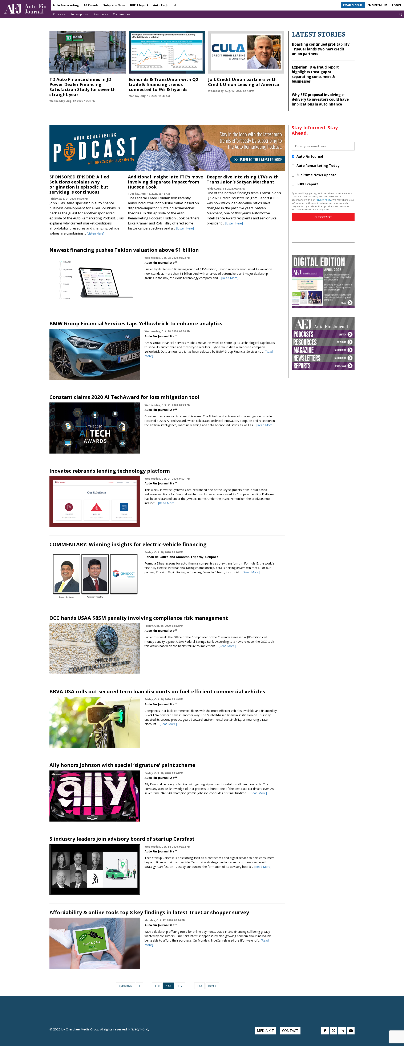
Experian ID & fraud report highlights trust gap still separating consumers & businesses (315, 74)
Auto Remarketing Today (317, 165)
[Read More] (229, 278)
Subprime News (114, 5)
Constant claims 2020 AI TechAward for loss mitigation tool (124, 397)
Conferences (121, 14)
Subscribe (323, 217)
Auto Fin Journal (164, 5)
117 (179, 986)
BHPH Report (139, 5)
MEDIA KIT (265, 1030)
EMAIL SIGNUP (353, 5)
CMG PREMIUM (377, 5)
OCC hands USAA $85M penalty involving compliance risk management (138, 618)
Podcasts (59, 14)
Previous (126, 986)
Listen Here (95, 233)
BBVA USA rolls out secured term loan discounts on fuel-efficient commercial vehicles (157, 691)
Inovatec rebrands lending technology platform (109, 470)
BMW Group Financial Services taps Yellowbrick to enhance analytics (135, 323)
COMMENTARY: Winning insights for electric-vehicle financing (127, 544)
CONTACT (290, 1030)
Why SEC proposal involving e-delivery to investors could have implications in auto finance (320, 99)
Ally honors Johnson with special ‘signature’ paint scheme (122, 765)
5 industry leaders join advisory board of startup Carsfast (121, 838)
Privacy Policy (323, 199)
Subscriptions (79, 14)
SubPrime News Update (316, 175)
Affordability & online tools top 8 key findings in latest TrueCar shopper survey (149, 912)
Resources (101, 14)
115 (157, 986)
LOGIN (396, 5)
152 (199, 986)
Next (211, 986)
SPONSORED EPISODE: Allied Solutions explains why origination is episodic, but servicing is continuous (79, 184)
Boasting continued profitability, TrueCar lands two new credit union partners (321, 49)
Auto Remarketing (66, 5)
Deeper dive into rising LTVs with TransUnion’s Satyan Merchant (243, 179)
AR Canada (91, 5)
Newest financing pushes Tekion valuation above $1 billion (124, 250)
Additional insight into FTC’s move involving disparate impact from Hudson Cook (165, 182)
